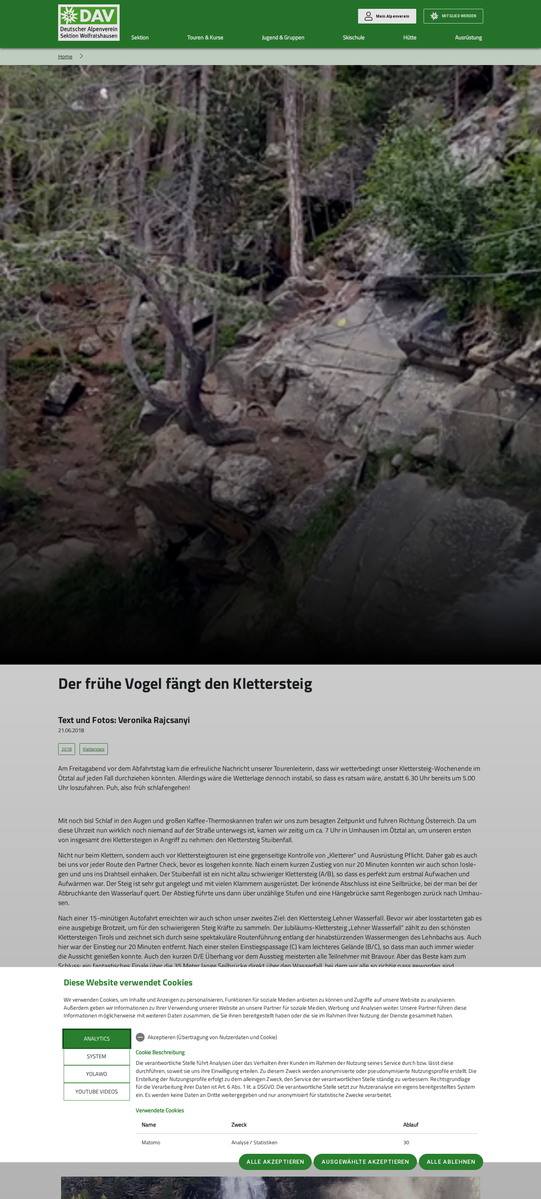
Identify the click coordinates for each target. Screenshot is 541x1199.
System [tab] (96, 1056)
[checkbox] (307, 1037)
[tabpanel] (307, 1090)
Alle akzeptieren (275, 1162)
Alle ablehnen (451, 1162)
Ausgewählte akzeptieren (365, 1162)
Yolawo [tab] (96, 1074)
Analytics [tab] (97, 1038)
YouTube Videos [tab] (96, 1091)
